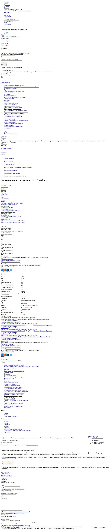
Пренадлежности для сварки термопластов (16, 391)
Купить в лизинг (15, 260)
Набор (2, 206)
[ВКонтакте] (2, 270)
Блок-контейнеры (9, 378)
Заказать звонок (14, 36)
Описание (3, 209)
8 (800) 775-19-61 (12, 458)
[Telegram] (11, 270)
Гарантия (3, 145)
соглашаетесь (64, 526)
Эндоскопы (7, 374)
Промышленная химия (10, 384)
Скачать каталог (5, 149)
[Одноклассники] (4, 270)
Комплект (3, 207)
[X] (8, 270)
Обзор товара (4, 204)
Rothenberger (7, 407)
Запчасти (6, 381)
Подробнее (46, 319)
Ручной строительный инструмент (13, 394)
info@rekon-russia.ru (97, 438)
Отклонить (103, 527)
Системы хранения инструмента (13, 396)
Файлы (3, 219)
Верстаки (6, 369)
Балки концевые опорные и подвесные (15, 377)
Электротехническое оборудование (13, 406)
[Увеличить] (13, 220)
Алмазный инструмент (10, 368)
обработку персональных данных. (19, 53)
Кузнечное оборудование (11, 382)
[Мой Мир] (6, 270)
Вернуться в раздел (6, 203)
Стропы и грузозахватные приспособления (16, 400)
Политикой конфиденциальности (24, 528)
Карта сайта (7, 12)
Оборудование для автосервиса (12, 388)
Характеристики (5, 210)
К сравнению (13, 320)
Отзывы (3, 213)
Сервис (6, 131)
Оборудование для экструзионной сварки (15, 390)
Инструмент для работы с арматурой (14, 371)
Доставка (6, 2)
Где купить (7, 5)
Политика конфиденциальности (13, 9)
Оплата (6, 3)
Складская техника (9, 397)
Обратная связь (5, 472)
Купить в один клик (19, 513)
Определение (7, 16)
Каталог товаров (5, 82)
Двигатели (7, 379)
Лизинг (6, 132)
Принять (95, 527)
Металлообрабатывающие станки (13, 387)
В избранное (4, 322)
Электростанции (8, 404)
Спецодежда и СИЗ (9, 399)
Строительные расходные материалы (14, 393)
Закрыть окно (4, 73)
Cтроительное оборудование (12, 385)
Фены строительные (9, 401)
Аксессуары (4, 212)
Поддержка (4, 136)
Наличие (3, 218)
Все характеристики (6, 234)
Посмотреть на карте (32, 445)
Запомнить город (8, 21)
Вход (5, 22)
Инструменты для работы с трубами (14, 365)
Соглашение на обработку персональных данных (17, 11)
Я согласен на (16, 53)
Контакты (6, 8)
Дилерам (6, 6)
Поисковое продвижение (8, 476)
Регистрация (7, 24)
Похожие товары (5, 216)
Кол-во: (3, 263)
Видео (2, 215)
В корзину (10, 259)
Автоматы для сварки (10, 375)
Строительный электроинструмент (13, 403)
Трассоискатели (8, 372)
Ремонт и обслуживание (10, 133)
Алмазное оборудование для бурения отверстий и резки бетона (21, 366)
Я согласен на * (16, 511)
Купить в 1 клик (15, 262)
